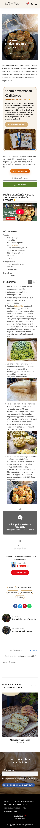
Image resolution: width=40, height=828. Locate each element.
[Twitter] (20, 606)
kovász (15, 245)
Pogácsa (20, 597)
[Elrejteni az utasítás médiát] (34, 282)
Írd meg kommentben (14, 529)
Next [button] (36, 685)
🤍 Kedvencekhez (20, 171)
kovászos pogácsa (25, 587)
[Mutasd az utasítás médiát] (30, 282)
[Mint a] (11, 606)
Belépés (35, 650)
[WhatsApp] (29, 606)
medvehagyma (27, 592)
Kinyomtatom (21, 185)
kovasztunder (13, 592)
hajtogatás (18, 306)
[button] (20, 572)
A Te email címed (8, 770)
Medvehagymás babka (20, 740)
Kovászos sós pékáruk (14, 56)
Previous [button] (31, 685)
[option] (20, 718)
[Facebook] (15, 606)
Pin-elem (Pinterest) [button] (21, 178)
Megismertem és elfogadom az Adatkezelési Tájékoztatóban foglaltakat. (18, 780)
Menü (36, 4)
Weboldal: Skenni (20, 819)
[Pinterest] (25, 606)
